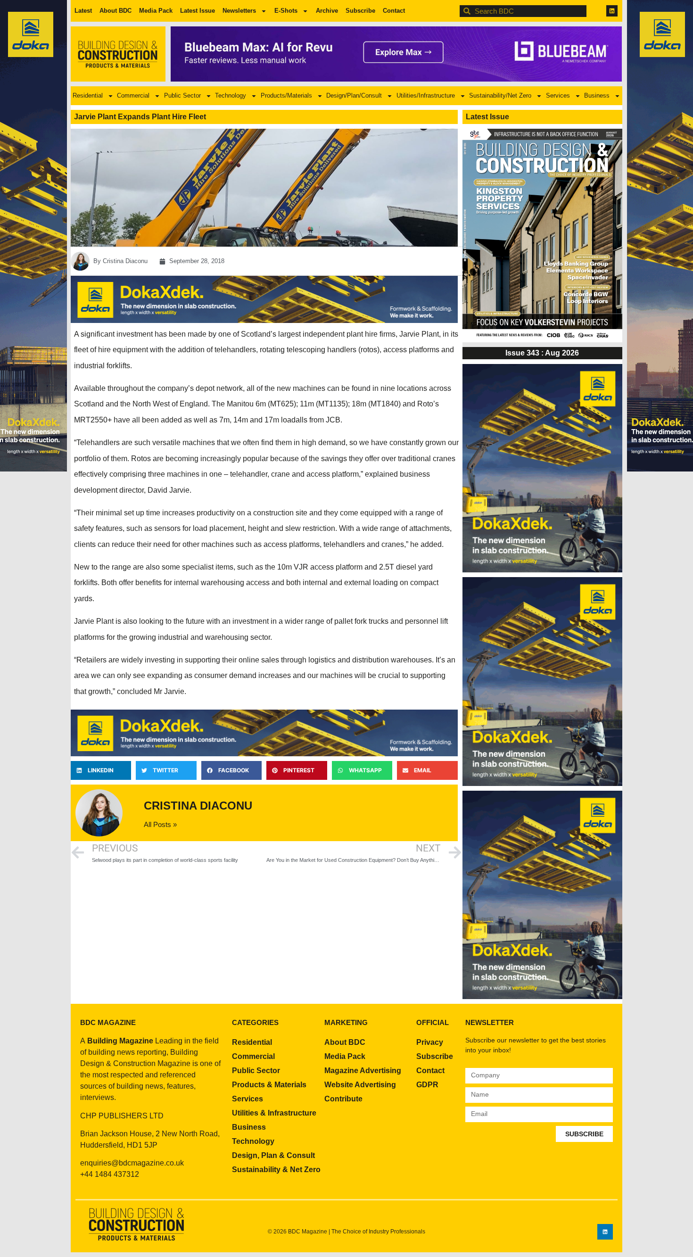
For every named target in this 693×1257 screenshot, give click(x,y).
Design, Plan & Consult (273, 1155)
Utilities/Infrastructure (425, 95)
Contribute (343, 1099)
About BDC (115, 10)
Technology (230, 95)
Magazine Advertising (362, 1071)
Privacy (429, 1042)
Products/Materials (286, 95)
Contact (394, 10)
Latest (83, 10)
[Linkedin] (612, 11)
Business (597, 95)
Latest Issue (197, 10)
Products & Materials (269, 1085)
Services (558, 95)
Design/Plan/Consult (354, 95)
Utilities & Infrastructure (274, 1113)
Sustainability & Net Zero (276, 1170)
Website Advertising (360, 1085)
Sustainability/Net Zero (500, 95)
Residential (88, 95)
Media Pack (156, 10)
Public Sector (182, 95)
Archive (327, 10)
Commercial (133, 95)
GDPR (427, 1085)
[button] (101, 770)
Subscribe (360, 10)
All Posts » (160, 824)
